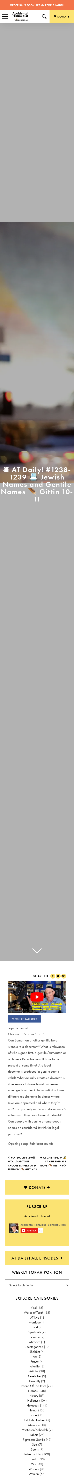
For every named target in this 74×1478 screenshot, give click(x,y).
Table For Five (33, 1454)
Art (35, 1356)
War (34, 1464)
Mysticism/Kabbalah (35, 1430)
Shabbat (34, 1352)
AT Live (34, 1317)
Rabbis (34, 1435)
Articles (33, 1371)
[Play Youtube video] (37, 997)
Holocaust (33, 1405)
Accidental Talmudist (37, 1216)
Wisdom (34, 1469)
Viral (34, 1308)
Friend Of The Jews (33, 1386)
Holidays (32, 1400)
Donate (63, 16)
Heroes (33, 1391)
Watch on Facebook (24, 1019)
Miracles (34, 1342)
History (33, 1396)
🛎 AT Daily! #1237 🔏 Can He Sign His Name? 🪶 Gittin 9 (53, 1161)
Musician (34, 1425)
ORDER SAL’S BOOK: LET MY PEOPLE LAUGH (37, 5)
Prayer (35, 1361)
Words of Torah (34, 1312)
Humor (33, 1410)
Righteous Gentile (34, 1439)
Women (34, 1474)
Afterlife (35, 1366)
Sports (35, 1449)
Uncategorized (33, 1347)
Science (35, 1337)
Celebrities (34, 1376)
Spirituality (34, 1332)
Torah (33, 1459)
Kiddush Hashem (34, 1420)
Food (35, 1327)
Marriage (35, 1322)
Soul (34, 1444)
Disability (34, 1381)
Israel (33, 1415)
